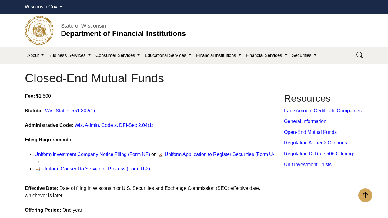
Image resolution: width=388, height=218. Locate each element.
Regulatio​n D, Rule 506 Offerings (319, 153)
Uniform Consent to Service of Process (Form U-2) (96, 168)
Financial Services (264, 55)
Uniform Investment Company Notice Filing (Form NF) (92, 154)
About (33, 55)
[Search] (359, 56)
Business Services (67, 55)
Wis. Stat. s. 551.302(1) (70, 110)
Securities (302, 55)
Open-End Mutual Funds (310, 132)
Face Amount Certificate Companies (323, 110)
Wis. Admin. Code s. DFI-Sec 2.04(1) (114, 125)
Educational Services (166, 55)
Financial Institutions (216, 55)
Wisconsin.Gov (42, 6)
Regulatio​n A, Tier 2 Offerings (315, 142)
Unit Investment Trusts (308, 164)
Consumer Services (115, 55)
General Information (305, 121)
